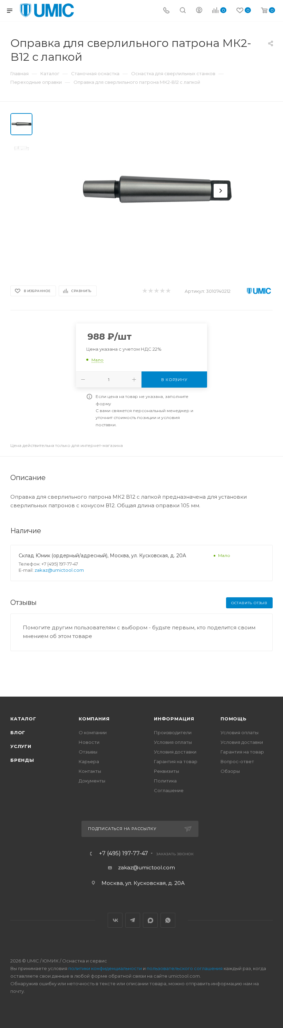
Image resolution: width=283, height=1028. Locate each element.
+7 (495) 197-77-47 (123, 853)
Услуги (20, 746)
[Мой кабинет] (199, 11)
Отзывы (88, 752)
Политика (165, 781)
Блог (17, 732)
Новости (89, 742)
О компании (93, 732)
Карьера (89, 761)
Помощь (234, 718)
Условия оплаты (173, 742)
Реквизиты (166, 771)
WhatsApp (167, 920)
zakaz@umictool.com (59, 570)
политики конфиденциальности (105, 968)
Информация (174, 718)
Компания (94, 718)
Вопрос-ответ (237, 761)
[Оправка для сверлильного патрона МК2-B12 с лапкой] (156, 190)
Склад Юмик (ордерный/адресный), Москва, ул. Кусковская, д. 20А (102, 555)
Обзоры (230, 771)
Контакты (90, 771)
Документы (92, 781)
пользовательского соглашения (185, 968)
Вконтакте (115, 920)
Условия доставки (175, 752)
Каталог (23, 718)
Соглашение (169, 790)
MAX (150, 920)
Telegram (132, 920)
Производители (173, 732)
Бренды (22, 760)
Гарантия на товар (175, 761)
